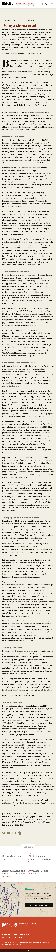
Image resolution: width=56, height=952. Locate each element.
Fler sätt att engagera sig (32, 910)
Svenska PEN (18, 944)
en (42, 4)
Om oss (6, 934)
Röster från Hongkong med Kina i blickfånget (13, 20)
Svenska (50, 14)
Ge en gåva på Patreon (38, 905)
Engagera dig (21, 934)
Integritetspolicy (12, 937)
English (43, 14)
